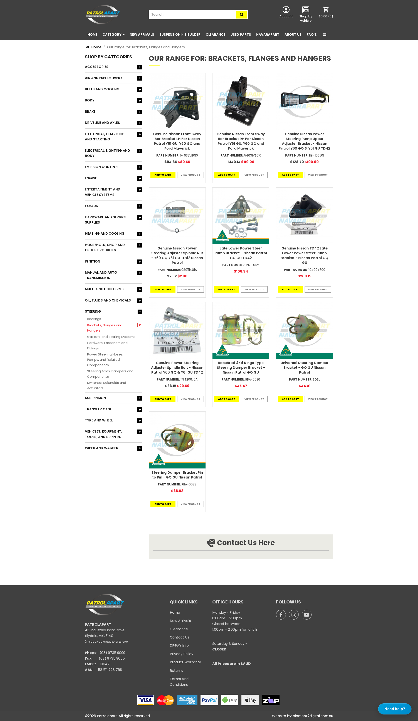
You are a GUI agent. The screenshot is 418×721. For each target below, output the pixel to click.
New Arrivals (142, 34)
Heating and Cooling (105, 233)
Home (92, 34)
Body (89, 100)
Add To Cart (163, 175)
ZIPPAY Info (179, 645)
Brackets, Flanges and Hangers (104, 328)
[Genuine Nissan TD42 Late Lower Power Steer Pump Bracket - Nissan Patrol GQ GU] (304, 216)
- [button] (140, 312)
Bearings (94, 319)
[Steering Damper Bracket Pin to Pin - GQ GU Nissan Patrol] (177, 440)
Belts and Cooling (102, 89)
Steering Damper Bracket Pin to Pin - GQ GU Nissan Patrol (177, 475)
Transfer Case (98, 409)
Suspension (95, 398)
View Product (190, 175)
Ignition (92, 261)
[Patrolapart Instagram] (294, 615)
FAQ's (312, 34)
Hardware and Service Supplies (105, 220)
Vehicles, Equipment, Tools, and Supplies (103, 434)
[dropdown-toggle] (324, 34)
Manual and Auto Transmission (101, 275)
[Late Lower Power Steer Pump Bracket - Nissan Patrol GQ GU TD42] (240, 216)
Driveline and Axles (102, 122)
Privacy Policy (181, 653)
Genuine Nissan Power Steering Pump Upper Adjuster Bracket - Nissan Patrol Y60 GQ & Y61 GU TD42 (304, 141)
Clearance (215, 34)
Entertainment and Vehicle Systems (102, 192)
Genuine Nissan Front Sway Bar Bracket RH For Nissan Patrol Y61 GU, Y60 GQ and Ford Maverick (241, 141)
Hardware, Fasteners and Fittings (107, 345)
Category (112, 34)
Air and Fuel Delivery (103, 78)
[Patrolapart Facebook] (281, 615)
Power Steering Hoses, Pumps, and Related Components (105, 359)
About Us (293, 34)
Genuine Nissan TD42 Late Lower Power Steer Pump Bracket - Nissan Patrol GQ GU (304, 255)
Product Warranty (185, 662)
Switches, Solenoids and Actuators (106, 385)
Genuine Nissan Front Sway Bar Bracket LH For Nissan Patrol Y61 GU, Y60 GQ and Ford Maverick (177, 141)
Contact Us (179, 637)
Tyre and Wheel (99, 420)
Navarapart (267, 34)
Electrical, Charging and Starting (105, 137)
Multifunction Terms (104, 289)
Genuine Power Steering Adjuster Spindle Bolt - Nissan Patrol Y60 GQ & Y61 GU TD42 (177, 367)
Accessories (96, 66)
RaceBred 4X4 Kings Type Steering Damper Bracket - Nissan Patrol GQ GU (241, 367)
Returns (176, 670)
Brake (90, 111)
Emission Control (101, 167)
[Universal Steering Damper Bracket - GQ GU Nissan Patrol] (304, 330)
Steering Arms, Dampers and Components (110, 374)
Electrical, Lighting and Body (107, 153)
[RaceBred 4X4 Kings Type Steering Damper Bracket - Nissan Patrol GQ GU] (240, 330)
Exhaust (92, 206)
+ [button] (139, 67)
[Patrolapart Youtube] (307, 615)
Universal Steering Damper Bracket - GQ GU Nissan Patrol (305, 367)
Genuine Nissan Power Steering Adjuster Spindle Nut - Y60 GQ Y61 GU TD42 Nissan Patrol (177, 255)
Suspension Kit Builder (180, 34)
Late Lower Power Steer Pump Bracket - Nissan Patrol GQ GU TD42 (241, 253)
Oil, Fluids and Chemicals (108, 300)
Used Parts (241, 34)
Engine (91, 178)
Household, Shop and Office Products (105, 247)
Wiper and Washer (101, 448)
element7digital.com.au (313, 715)
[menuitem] (326, 14)
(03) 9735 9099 (112, 652)
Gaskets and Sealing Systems (111, 336)
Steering (93, 311)
